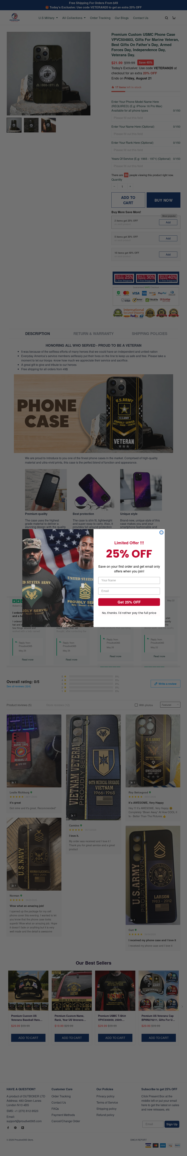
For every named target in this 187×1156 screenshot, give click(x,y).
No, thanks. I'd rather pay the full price (129, 613)
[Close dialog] (161, 532)
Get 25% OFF (129, 602)
